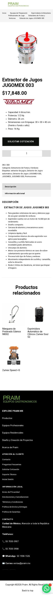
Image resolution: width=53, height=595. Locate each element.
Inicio (4, 13)
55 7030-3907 (12, 541)
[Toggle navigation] (3, 5)
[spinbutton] (26, 153)
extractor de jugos (18, 171)
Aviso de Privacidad (11, 492)
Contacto (6, 459)
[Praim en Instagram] (5, 572)
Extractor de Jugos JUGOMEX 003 (27, 173)
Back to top (27, 590)
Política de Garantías (11, 512)
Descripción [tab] (10, 187)
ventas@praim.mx (21, 563)
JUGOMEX (6, 176)
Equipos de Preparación (18, 13)
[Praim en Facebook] (12, 572)
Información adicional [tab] (15, 193)
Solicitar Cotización (10, 469)
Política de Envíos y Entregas (14, 507)
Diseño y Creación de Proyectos (17, 440)
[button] (46, 153)
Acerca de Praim (10, 447)
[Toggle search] (49, 5)
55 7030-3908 (12, 549)
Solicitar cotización (21, 141)
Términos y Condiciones (12, 502)
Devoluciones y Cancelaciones (15, 497)
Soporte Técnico (9, 474)
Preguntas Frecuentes (11, 464)
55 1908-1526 (23, 556)
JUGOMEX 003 (18, 176)
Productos (7, 418)
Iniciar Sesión (8, 479)
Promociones (30, 176)
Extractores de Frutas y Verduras (24, 168)
